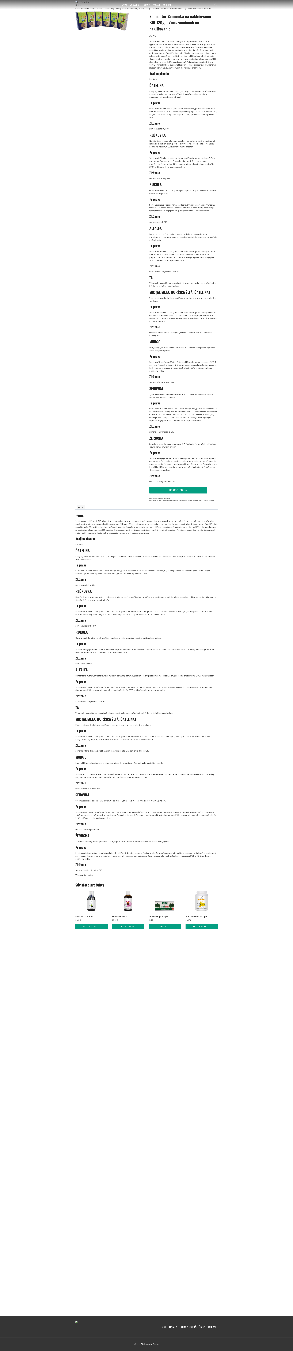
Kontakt (167, 4)
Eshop (147, 4)
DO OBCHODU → (178, 490)
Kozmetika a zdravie (174, 500)
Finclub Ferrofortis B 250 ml (85, 916)
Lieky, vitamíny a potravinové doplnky (195, 500)
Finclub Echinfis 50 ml (120, 916)
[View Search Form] (215, 5)
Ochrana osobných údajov (192, 1327)
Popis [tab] (80, 507)
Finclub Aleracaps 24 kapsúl (158, 916)
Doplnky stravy (162, 500)
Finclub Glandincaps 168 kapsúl (196, 916)
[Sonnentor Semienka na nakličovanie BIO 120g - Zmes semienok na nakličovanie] (102, 21)
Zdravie (211, 500)
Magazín (156, 4)
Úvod (124, 4)
